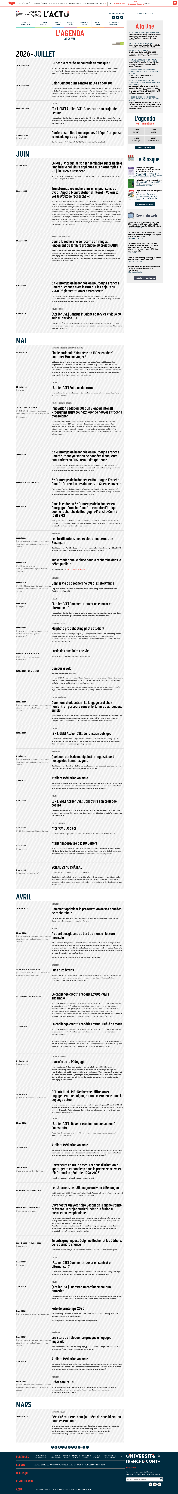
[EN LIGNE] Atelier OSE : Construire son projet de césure (84, 111)
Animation (55, 348)
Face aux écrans (63, 970)
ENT (110, 3)
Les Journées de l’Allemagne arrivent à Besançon (85, 1187)
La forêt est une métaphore (149, 180)
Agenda (20, 1465)
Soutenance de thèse (75, 348)
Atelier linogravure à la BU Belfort (74, 843)
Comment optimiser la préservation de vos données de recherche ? (87, 911)
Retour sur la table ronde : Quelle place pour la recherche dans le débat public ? (143, 65)
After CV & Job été (64, 828)
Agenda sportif (153, 131)
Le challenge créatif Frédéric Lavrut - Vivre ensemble (80, 996)
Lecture (54, 929)
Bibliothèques (75, 3)
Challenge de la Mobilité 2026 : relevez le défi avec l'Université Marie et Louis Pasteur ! (143, 54)
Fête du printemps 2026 (68, 1308)
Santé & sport (58, 23)
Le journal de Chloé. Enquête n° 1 (149, 191)
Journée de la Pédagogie (68, 1061)
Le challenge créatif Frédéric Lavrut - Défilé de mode (87, 1024)
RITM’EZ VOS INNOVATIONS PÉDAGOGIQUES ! (140, 76)
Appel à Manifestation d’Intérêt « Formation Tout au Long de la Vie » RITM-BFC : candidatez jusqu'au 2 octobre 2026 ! (144, 105)
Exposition (55, 965)
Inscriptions (62, 1057)
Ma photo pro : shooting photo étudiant (78, 628)
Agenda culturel (136, 131)
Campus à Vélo (61, 668)
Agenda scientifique (136, 139)
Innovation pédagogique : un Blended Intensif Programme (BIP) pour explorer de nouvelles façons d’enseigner (87, 412)
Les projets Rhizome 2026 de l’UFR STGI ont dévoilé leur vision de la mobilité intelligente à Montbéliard (144, 224)
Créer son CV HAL (63, 1382)
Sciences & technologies (26, 23)
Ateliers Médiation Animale (70, 778)
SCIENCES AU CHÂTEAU (67, 867)
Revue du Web (24, 1481)
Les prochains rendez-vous (114, 43)
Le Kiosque (22, 1473)
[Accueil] (42, 14)
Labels (147, 3)
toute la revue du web (145, 278)
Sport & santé (66, 1457)
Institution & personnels (114, 23)
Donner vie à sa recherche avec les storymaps (83, 583)
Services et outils (91, 3)
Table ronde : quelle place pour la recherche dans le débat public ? (86, 562)
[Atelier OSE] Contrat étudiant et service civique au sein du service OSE (86, 316)
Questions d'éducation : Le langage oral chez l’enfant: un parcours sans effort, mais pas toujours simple (87, 706)
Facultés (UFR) (24, 3)
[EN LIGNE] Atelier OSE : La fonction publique (81, 733)
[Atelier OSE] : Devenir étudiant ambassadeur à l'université (83, 1125)
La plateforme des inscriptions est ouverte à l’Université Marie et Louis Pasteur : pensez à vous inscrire (144, 37)
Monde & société (70, 23)
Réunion (60, 309)
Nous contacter (60, 1489)
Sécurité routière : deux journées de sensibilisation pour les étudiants (86, 1419)
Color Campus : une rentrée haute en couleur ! (83, 83)
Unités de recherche (58, 3)
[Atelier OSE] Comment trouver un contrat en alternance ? (82, 606)
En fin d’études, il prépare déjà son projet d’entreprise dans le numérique (144, 268)
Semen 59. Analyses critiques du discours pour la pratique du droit (148, 169)
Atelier (54, 104)
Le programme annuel (118, 43)
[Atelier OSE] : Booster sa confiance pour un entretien (81, 1289)
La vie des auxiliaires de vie (70, 651)
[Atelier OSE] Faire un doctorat (72, 387)
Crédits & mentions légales (80, 1489)
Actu (19, 1489)
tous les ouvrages (144, 204)
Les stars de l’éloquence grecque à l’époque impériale (81, 1339)
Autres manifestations (153, 139)
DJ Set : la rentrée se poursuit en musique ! (81, 63)
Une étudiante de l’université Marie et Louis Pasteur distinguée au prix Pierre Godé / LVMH (144, 235)
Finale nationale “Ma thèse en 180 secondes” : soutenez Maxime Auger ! (83, 355)
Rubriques (22, 1457)
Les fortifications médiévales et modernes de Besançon (82, 540)
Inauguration (56, 236)
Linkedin (117, 17)
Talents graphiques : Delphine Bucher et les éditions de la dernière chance (87, 1242)
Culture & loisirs (84, 23)
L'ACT (103, 3)
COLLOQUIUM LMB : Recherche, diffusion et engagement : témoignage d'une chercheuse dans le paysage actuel (87, 1096)
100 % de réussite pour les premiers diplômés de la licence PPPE (144, 258)
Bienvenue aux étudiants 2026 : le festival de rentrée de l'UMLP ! (144, 46)
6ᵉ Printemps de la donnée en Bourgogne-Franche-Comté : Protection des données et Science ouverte (86, 482)
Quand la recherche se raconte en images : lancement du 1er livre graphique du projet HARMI (85, 243)
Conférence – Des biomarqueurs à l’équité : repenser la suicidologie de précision (87, 134)
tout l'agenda (144, 147)
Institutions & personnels (110, 1457)
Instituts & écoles (40, 3)
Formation (55, 578)
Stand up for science (76, 569)
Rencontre (66, 236)
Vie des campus (98, 23)
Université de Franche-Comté (12, 2)
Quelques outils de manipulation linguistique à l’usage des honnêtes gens (83, 758)
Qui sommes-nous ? (42, 1489)
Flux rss (121, 17)
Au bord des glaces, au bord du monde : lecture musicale (83, 935)
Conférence (56, 534)
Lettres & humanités (43, 23)
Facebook (113, 17)
